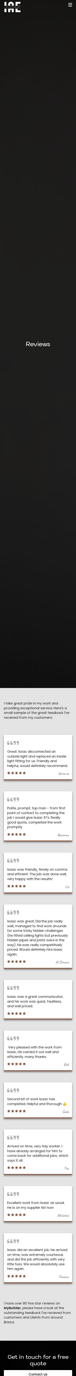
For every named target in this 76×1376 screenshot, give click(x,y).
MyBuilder (12, 1308)
